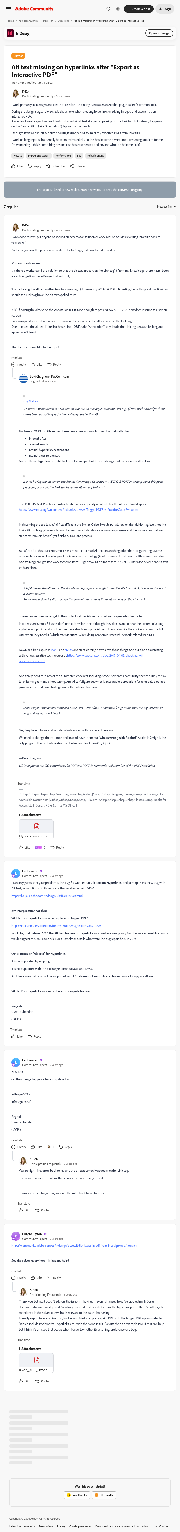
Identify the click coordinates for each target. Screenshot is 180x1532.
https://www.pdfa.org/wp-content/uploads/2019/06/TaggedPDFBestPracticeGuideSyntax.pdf (79, 509)
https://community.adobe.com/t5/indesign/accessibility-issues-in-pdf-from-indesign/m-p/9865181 (74, 1245)
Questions (63, 20)
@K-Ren (32, 401)
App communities (29, 20)
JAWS (54, 650)
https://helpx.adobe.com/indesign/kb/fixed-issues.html (47, 896)
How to (18, 155)
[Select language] (118, 9)
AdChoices (162, 1526)
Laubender (30, 871)
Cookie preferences (80, 1526)
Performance (63, 155)
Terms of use (46, 1526)
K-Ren (26, 91)
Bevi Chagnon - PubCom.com (49, 376)
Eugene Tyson (32, 1234)
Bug (79, 155)
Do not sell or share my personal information (121, 1526)
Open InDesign (159, 33)
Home (10, 20)
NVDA (69, 650)
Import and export (38, 155)
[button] (8, 10)
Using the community (22, 1526)
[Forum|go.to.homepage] (34, 9)
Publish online (95, 155)
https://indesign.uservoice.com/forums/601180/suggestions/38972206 (56, 926)
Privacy (61, 1526)
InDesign (48, 20)
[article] (89, 295)
